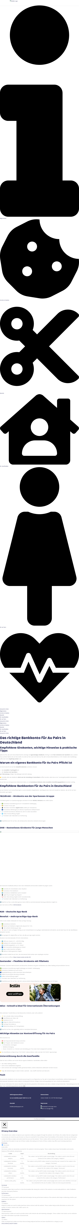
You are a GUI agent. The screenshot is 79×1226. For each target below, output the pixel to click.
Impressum (44, 1103)
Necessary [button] (4, 1143)
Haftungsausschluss (16, 1095)
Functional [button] (4, 1185)
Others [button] (3, 1217)
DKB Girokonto (17, 905)
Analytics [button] (4, 1201)
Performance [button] (5, 1193)
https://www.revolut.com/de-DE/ (22, 957)
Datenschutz (45, 1095)
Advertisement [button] (5, 1209)
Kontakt (12, 1103)
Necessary (6, 1145)
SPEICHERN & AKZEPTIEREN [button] (9, 1223)
